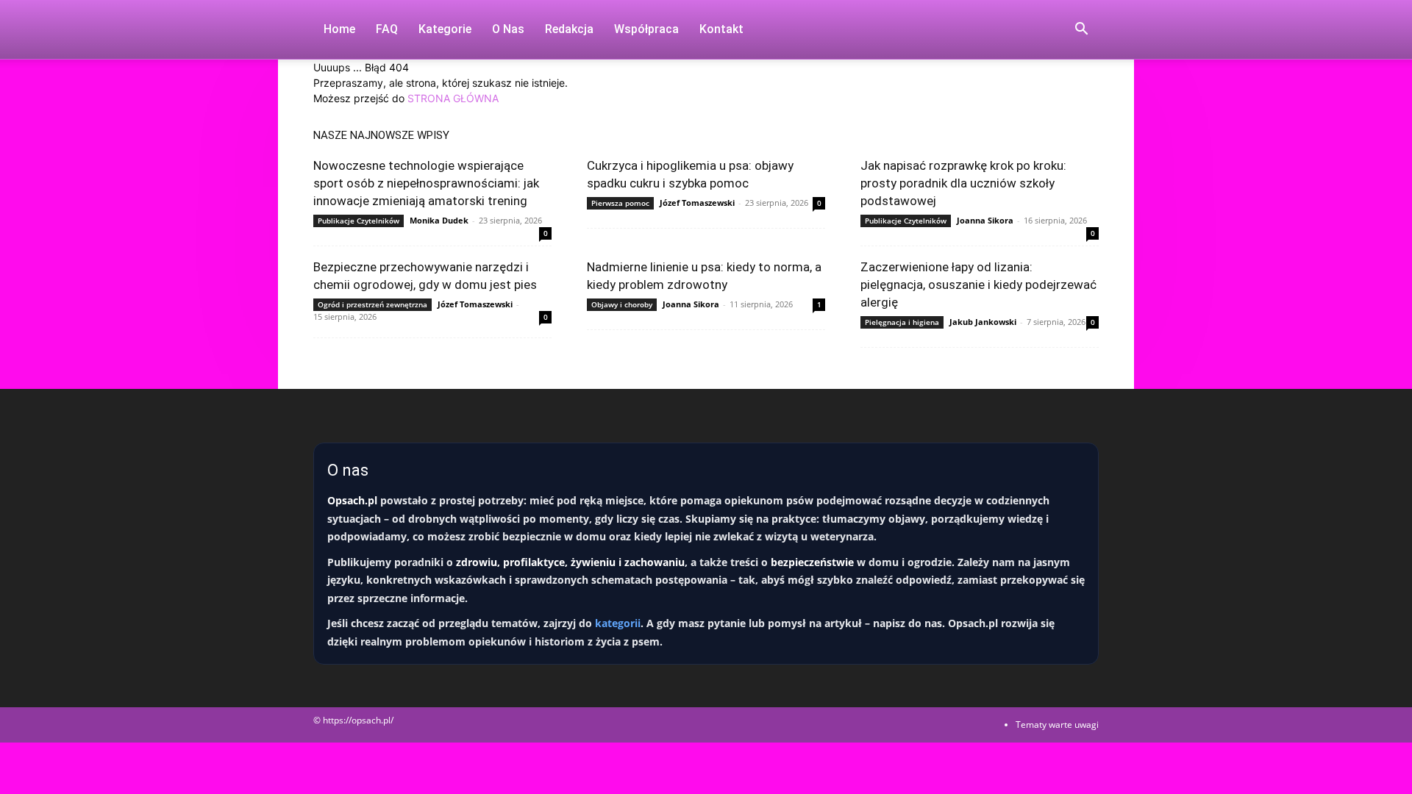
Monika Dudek (439, 220)
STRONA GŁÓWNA (453, 98)
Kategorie (444, 29)
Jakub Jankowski (982, 321)
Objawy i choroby (621, 304)
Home (339, 29)
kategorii (618, 623)
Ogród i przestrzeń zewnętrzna (372, 304)
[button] (1081, 30)
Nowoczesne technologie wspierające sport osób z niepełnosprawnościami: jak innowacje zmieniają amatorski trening (426, 183)
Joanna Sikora (985, 220)
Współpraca (646, 29)
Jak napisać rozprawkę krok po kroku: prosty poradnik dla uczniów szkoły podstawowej (963, 183)
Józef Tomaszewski (697, 202)
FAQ (387, 29)
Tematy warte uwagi (1057, 724)
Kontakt (721, 29)
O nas (508, 29)
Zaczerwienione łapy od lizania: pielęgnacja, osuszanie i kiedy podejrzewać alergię (978, 285)
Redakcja (569, 29)
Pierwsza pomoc (620, 203)
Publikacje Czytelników (358, 220)
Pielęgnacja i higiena (902, 322)
